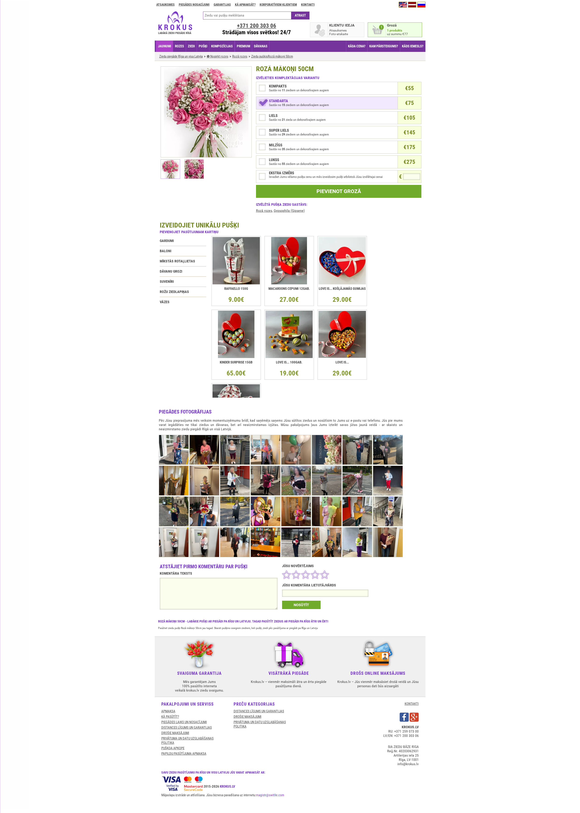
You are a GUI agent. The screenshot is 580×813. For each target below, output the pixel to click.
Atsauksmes (165, 4)
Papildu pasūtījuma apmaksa (183, 754)
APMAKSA (168, 711)
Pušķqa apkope (172, 748)
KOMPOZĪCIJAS (222, 46)
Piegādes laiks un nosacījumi (184, 722)
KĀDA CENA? (356, 46)
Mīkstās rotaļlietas (177, 261)
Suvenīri (167, 281)
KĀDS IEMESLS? (412, 46)
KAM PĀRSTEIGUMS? (383, 46)
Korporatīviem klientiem (278, 4)
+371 (256, 25)
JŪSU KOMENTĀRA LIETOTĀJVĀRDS (309, 585)
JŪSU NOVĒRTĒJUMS (298, 566)
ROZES (179, 46)
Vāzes (164, 302)
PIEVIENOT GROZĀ (339, 191)
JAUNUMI (164, 46)
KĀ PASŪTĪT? (170, 717)
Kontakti (308, 4)
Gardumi (167, 241)
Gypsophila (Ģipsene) (289, 210)
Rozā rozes (264, 210)
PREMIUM (243, 46)
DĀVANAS (260, 46)
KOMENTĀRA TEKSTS (176, 573)
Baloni (165, 251)
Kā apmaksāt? (245, 4)
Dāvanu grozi (171, 271)
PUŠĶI (203, 46)
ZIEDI (191, 46)
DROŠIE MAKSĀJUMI (175, 733)
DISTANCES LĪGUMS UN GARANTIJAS (186, 728)
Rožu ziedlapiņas (174, 292)
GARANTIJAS (222, 4)
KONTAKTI (412, 704)
